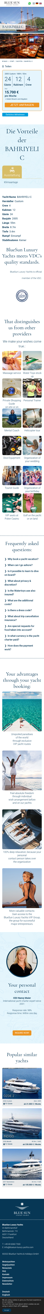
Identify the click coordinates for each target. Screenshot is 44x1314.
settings (25, 1306)
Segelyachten (8, 1265)
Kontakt (5, 1274)
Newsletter (7, 1284)
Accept (6, 1310)
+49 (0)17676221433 (29, 3)
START (12, 61)
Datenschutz (8, 1281)
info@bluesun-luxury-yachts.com (18, 1247)
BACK (5, 61)
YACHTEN (19, 61)
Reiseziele (7, 1268)
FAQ (4, 1271)
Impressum (7, 1277)
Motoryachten (8, 1261)
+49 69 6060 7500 (12, 1244)
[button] (33, 3)
